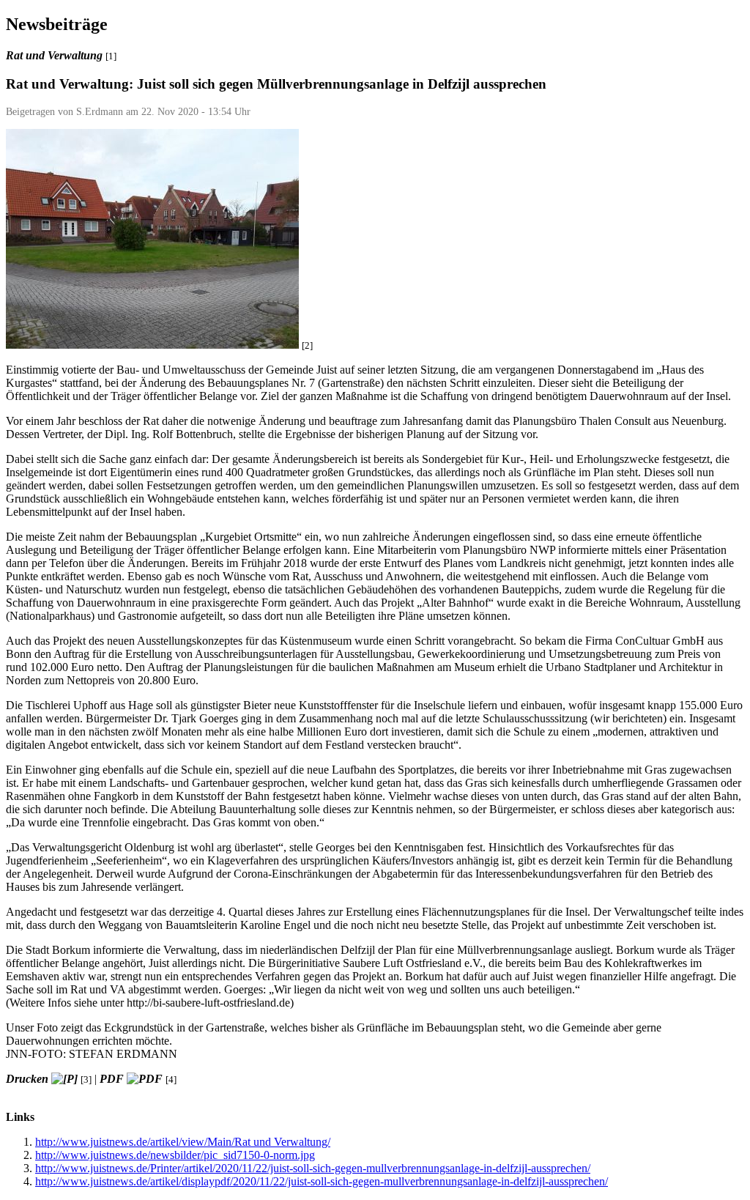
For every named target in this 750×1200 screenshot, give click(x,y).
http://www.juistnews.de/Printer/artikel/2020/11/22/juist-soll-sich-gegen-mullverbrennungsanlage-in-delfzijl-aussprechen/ (312, 1168)
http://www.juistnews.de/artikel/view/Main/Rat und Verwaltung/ (182, 1142)
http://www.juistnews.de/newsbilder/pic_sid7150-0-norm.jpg (175, 1155)
